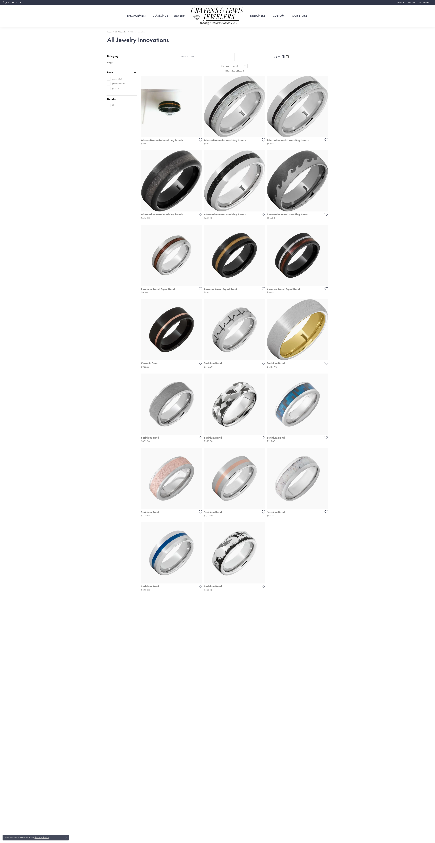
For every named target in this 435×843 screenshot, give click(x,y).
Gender (111, 99)
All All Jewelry (120, 32)
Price (110, 72)
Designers (257, 15)
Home (109, 32)
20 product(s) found (234, 70)
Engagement (136, 15)
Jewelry (180, 15)
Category (113, 56)
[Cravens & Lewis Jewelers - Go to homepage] (217, 16)
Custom (278, 15)
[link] (12, 2)
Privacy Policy (41, 837)
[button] (400, 2)
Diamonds (160, 15)
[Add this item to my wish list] (199, 140)
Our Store (299, 15)
